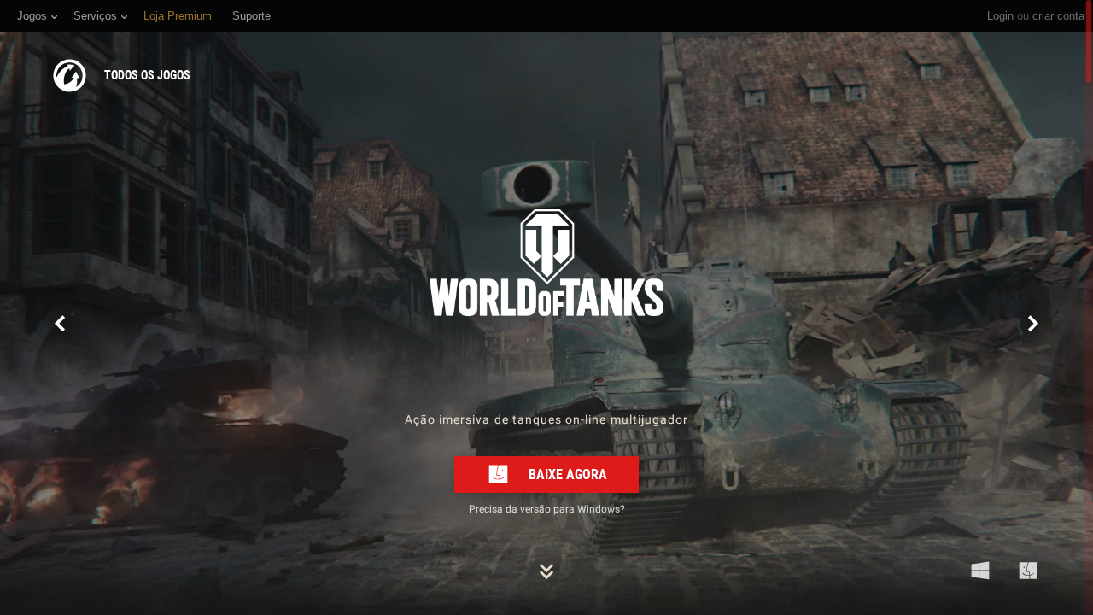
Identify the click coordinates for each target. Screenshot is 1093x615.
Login (1000, 15)
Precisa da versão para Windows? (547, 508)
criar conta (1058, 15)
